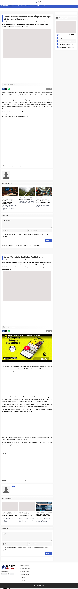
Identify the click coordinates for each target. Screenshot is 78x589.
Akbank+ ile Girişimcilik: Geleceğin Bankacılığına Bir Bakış (43, 515)
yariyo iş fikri (24, 480)
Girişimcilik (4, 197)
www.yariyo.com (6, 450)
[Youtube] (8, 574)
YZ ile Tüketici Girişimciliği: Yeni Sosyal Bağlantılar (66, 44)
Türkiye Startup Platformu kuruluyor (26, 516)
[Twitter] (4, 574)
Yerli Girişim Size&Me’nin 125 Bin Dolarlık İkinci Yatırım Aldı (10, 516)
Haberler (10, 21)
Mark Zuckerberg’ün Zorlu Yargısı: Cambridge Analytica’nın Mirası (9, 202)
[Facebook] (2, 574)
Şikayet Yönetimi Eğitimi (25, 199)
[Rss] (13, 574)
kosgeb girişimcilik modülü (24, 165)
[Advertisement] (27, 71)
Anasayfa (6, 21)
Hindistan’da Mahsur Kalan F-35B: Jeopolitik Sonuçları (66, 34)
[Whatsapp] (11, 574)
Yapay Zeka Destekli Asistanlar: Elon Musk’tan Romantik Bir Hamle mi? (28, 5)
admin (13, 172)
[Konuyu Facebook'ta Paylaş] (3, 89)
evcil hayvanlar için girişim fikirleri (14, 480)
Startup (9, 259)
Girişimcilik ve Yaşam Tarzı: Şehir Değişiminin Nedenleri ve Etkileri (66, 41)
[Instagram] (6, 574)
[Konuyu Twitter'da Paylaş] (6, 89)
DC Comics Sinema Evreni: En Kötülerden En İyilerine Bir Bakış (66, 47)
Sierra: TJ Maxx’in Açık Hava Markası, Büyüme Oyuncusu (43, 201)
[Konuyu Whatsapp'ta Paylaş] (9, 89)
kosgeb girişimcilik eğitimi (13, 165)
